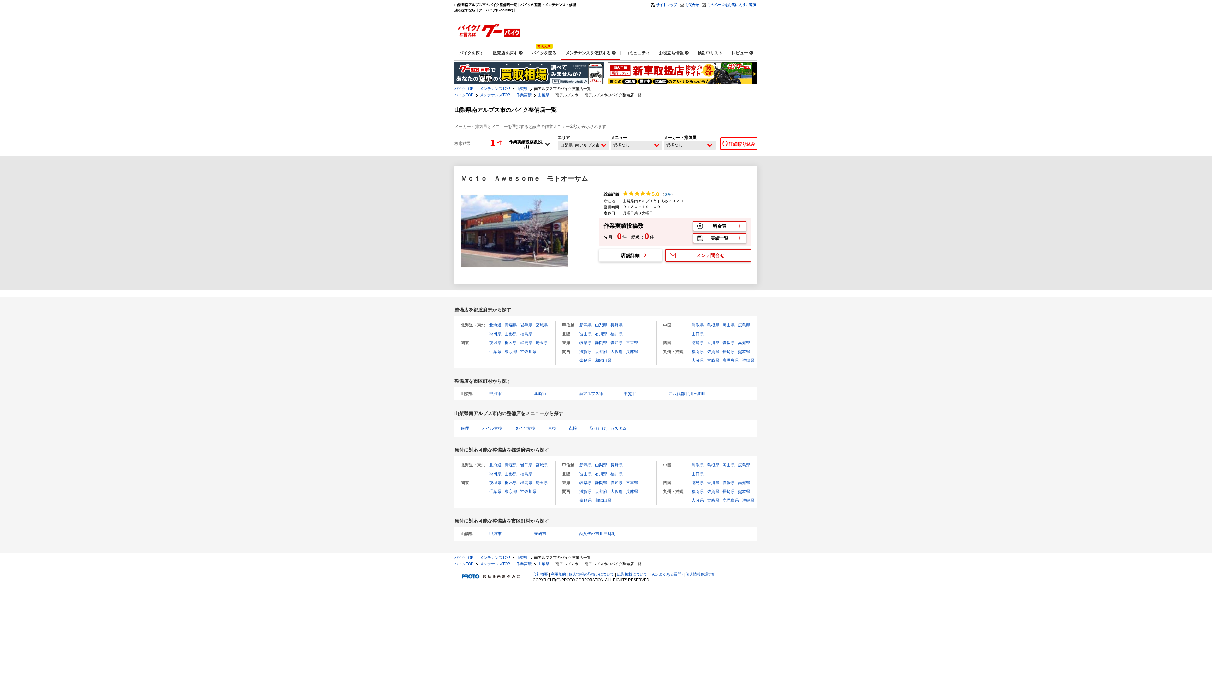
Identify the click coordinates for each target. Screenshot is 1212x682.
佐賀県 (713, 351)
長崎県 (728, 351)
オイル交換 (492, 428)
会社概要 (540, 574)
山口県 (698, 334)
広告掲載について (632, 574)
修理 (465, 428)
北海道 (495, 325)
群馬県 (526, 342)
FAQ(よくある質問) (666, 574)
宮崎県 (713, 360)
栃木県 (511, 342)
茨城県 (495, 342)
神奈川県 (528, 351)
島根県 (713, 325)
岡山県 (728, 325)
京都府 (601, 351)
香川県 (713, 342)
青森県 (511, 325)
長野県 (616, 325)
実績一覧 (719, 238)
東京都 (511, 351)
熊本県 (744, 351)
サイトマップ (666, 5)
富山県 (585, 334)
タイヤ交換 (525, 428)
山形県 (511, 334)
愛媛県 (728, 342)
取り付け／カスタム (608, 428)
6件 (668, 194)
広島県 (744, 325)
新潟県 (585, 325)
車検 (552, 428)
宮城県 (542, 325)
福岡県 (698, 351)
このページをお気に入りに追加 (731, 5)
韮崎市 (540, 393)
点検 (573, 428)
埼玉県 (542, 342)
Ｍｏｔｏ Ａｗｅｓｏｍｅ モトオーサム (524, 178)
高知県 (744, 342)
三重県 (632, 342)
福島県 (526, 334)
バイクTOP (463, 89)
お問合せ (692, 5)
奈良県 (585, 360)
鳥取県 (698, 325)
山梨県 (522, 89)
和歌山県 (603, 360)
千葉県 (495, 351)
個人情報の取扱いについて (591, 574)
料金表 (719, 226)
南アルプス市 (591, 393)
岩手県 (526, 325)
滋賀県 (585, 351)
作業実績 (524, 95)
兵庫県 (632, 351)
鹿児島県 (730, 360)
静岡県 (601, 342)
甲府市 (495, 393)
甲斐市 (630, 393)
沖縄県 (748, 360)
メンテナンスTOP (495, 89)
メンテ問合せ (710, 255)
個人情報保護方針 (701, 574)
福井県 (616, 334)
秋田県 (495, 334)
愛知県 (616, 342)
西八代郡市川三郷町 (686, 393)
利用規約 (558, 574)
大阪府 (616, 351)
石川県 (601, 334)
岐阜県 (585, 342)
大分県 (698, 360)
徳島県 (698, 342)
